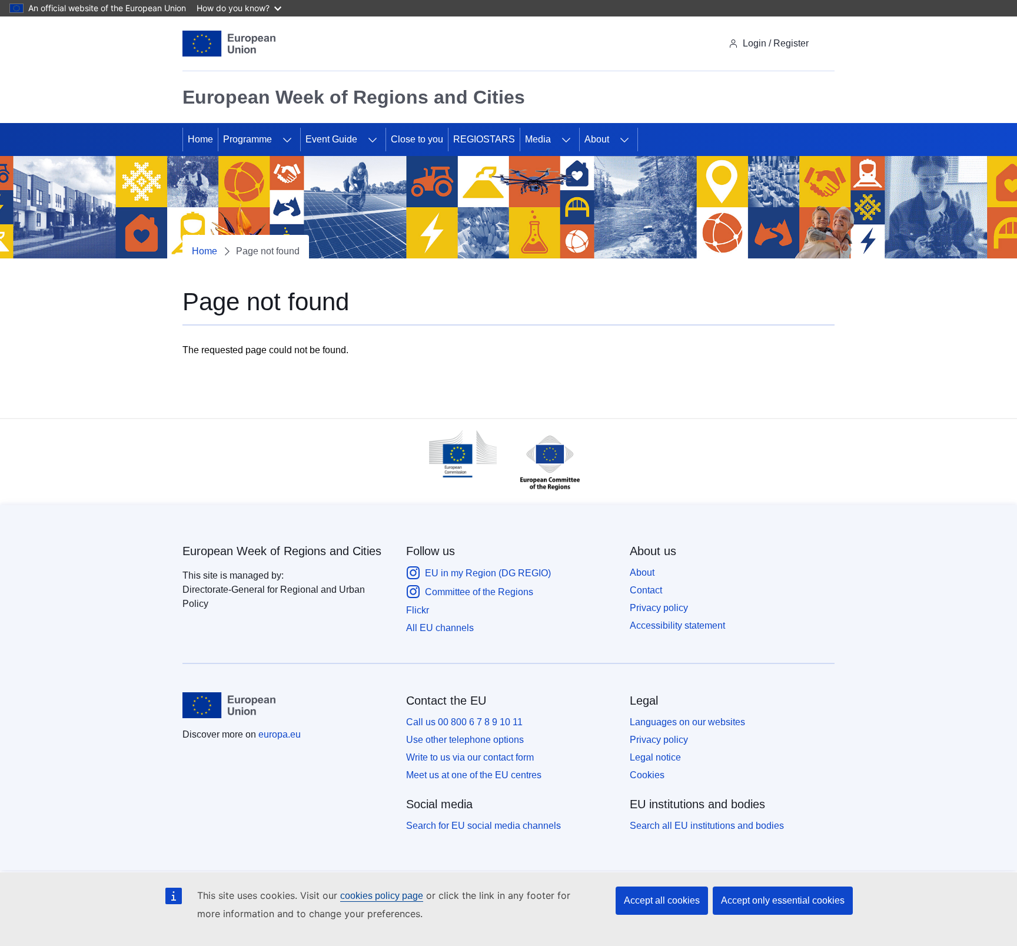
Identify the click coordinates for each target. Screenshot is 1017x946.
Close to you (417, 139)
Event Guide (331, 139)
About (596, 139)
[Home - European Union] (228, 44)
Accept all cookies (662, 900)
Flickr (417, 610)
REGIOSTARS (484, 139)
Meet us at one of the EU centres (473, 775)
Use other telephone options (465, 740)
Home (200, 139)
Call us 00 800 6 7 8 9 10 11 (464, 722)
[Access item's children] (287, 139)
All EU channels (440, 628)
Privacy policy (659, 608)
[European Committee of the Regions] (544, 493)
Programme (247, 139)
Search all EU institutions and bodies (707, 826)
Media (538, 139)
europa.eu (279, 734)
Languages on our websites (687, 722)
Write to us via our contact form (470, 757)
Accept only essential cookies (783, 900)
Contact (646, 590)
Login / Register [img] (776, 43)
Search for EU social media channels (483, 826)
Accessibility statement (677, 625)
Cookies (647, 775)
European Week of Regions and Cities (281, 551)
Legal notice (655, 757)
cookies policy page (381, 896)
